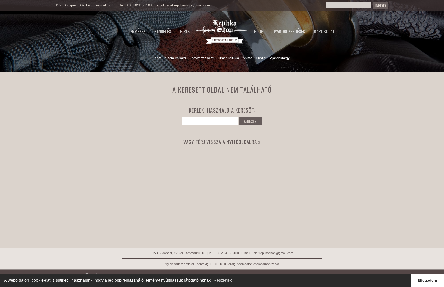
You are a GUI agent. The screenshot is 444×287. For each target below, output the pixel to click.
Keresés (380, 5)
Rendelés (162, 31)
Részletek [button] (223, 280)
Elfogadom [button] (427, 280)
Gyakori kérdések (288, 31)
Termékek (137, 31)
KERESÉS (250, 121)
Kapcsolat (324, 31)
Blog (259, 31)
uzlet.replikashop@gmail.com (188, 5)
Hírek (185, 31)
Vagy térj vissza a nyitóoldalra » (222, 141)
